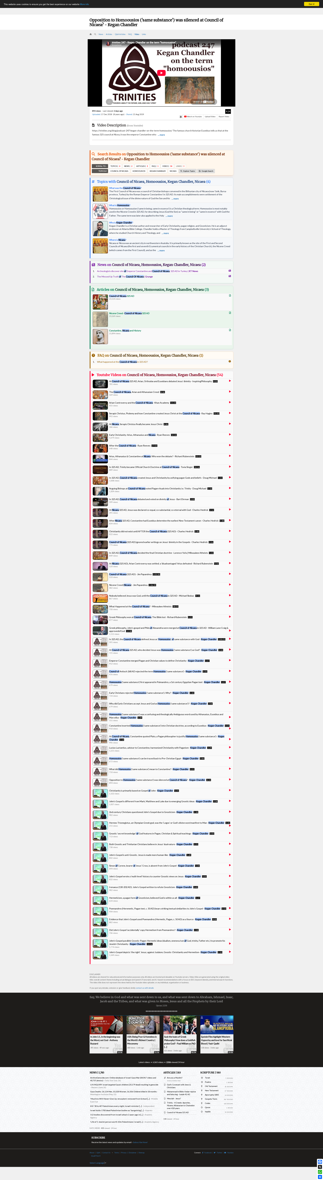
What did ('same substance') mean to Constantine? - (149, 769)
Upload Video (210, 116)
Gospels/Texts (211, 1099)
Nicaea (200, 182)
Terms (116, 1153)
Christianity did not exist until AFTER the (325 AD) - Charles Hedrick (151, 531)
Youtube (229, 1153)
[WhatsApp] (319, 1171)
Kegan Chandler (180, 182)
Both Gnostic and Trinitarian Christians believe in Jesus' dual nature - (150, 844)
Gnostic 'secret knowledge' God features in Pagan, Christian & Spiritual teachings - (158, 833)
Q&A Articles (120, 34)
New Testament (212, 1090)
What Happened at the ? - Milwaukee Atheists (140, 606)
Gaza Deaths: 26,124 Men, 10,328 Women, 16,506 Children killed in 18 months (123, 1091)
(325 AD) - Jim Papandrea (130, 574)
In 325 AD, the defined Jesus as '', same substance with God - (163, 639)
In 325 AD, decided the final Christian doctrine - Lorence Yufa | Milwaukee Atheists (158, 552)
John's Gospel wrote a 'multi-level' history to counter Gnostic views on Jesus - (155, 876)
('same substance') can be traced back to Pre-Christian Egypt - (154, 758)
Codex (207, 1103)
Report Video (224, 116)
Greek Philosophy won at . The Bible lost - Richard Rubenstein (148, 617)
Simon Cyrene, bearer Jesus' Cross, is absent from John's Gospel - (151, 865)
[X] (319, 1166)
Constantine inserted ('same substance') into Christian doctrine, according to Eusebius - (166, 725)
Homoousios (156, 182)
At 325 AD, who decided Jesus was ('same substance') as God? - (163, 650)
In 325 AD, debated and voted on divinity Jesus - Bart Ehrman (149, 499)
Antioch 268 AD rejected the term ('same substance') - (155, 671)
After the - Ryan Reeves (129, 445)
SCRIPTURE (210, 1072)
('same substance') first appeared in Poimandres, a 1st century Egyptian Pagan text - (164, 682)
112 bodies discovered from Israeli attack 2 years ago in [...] (116, 1114)
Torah (207, 1078)
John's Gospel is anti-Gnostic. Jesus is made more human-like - (147, 855)
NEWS (97, 1072)
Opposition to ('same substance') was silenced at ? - (157, 779)
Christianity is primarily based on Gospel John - (141, 790)
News (101, 34)
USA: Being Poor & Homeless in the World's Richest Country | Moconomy (142, 1040)
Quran (207, 1107)
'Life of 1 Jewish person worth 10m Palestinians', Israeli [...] (116, 1122)
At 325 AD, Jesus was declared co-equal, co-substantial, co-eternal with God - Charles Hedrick (158, 510)
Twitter (219, 1153)
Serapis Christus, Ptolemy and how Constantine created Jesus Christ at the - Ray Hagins (160, 413)
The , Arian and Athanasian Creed (134, 392)
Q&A (98, 1153)
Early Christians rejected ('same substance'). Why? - (149, 692)
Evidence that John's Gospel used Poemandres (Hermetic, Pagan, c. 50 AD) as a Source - (160, 919)
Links (144, 34)
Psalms (208, 1082)
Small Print (95, 1156)
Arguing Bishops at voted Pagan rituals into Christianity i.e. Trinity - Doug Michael (157, 488)
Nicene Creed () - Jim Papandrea (128, 585)
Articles (109, 34)
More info (84, 4)
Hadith (208, 1111)
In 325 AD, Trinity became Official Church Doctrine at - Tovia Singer (151, 467)
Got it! (312, 4)
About (92, 1153)
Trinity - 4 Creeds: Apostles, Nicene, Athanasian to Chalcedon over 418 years (181, 1105)
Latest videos (144, 1062)
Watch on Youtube (194, 116)
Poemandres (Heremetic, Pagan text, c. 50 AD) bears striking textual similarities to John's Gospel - (164, 908)
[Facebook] (319, 1161)
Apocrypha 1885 (212, 1095)
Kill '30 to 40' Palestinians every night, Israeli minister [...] (116, 1106)
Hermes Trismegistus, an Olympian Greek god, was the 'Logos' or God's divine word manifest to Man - (166, 822)
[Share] (319, 1176)
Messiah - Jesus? (174, 1098)
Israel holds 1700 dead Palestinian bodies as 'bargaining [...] (117, 1110)
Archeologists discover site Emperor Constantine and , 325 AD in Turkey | (147, 271)
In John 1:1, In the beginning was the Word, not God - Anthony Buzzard (105, 1040)
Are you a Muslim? (174, 1078)
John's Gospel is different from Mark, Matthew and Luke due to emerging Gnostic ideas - (160, 801)
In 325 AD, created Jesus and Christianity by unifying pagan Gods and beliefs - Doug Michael (163, 477)
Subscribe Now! (140, 1142)
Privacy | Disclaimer (128, 1153)
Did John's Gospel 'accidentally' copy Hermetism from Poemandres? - (151, 930)
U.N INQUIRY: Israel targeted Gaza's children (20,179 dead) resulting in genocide (124, 1084)
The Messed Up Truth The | (125, 276)
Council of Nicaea (130, 182)
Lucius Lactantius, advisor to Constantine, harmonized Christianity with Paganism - (157, 747)
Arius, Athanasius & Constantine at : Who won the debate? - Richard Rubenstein (151, 456)
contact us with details (145, 988)
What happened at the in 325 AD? (122, 361)
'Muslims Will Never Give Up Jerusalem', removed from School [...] (120, 1098)
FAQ (130, 34)
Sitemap (142, 1153)
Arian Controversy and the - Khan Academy (139, 402)
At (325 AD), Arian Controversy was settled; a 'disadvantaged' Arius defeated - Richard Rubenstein (161, 563)
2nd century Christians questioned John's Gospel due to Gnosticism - (150, 812)
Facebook (207, 1153)
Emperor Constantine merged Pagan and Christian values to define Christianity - (156, 660)
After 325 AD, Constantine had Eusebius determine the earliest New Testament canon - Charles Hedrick (164, 520)
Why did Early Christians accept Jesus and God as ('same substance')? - (158, 703)
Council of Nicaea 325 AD (178, 1112)
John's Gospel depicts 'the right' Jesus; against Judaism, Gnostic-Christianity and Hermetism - (163, 952)
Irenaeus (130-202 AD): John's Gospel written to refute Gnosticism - (150, 887)
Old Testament (211, 1086)
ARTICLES (172, 1072)
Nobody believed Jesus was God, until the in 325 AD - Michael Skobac (151, 595)
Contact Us (106, 1153)
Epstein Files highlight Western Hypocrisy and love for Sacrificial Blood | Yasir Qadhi (216, 1040)
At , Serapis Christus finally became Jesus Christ (136, 424)
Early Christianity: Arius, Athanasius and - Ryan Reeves (139, 434)
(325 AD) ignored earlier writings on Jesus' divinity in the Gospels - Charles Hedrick (158, 542)
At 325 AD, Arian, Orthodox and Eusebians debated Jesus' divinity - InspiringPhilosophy (160, 381)
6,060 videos (158, 1062)
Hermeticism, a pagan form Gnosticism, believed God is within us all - (151, 897)
